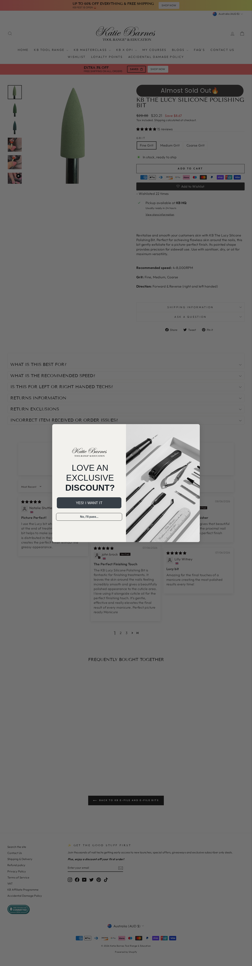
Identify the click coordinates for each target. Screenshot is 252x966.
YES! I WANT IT (89, 503)
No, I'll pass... (89, 516)
